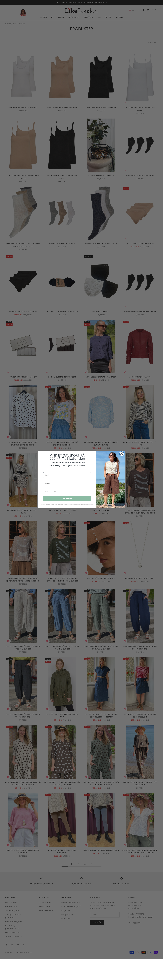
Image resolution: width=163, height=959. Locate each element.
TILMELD (67, 498)
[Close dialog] (121, 454)
